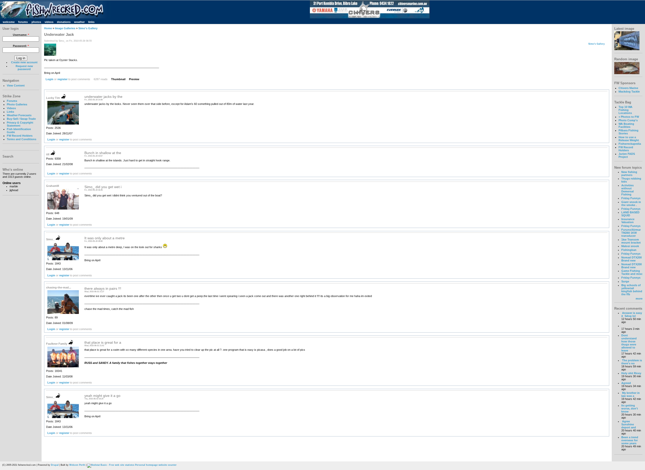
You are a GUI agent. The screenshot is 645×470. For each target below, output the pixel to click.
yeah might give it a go (102, 396)
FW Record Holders (20, 135)
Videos (11, 108)
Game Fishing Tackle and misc (631, 272)
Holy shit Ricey (631, 373)
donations (64, 21)
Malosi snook (630, 246)
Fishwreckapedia (630, 143)
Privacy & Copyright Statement (20, 124)
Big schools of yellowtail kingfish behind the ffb (631, 290)
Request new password (24, 68)
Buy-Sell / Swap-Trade (21, 118)
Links (10, 111)
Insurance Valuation (627, 221)
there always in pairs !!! (102, 288)
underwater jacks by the (103, 97)
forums (23, 21)
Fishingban (628, 249)
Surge (625, 281)
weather (79, 21)
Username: (21, 34)
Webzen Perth (77, 465)
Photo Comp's (628, 120)
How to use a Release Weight (629, 139)
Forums (12, 100)
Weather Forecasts (19, 115)
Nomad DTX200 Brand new (631, 259)
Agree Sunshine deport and (628, 424)
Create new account (24, 62)
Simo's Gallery (88, 28)
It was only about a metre (104, 238)
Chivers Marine (628, 88)
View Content (16, 85)
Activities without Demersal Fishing (627, 190)
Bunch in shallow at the (102, 153)
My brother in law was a (630, 394)
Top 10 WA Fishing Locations (625, 109)
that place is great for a (102, 342)
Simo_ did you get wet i (102, 187)
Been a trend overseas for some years (629, 440)
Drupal (55, 465)
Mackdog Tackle (629, 91)
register (62, 79)
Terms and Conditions (21, 139)
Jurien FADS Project (627, 155)
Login (49, 79)
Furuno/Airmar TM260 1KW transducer (631, 232)
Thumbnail (118, 79)
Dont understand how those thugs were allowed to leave (629, 343)
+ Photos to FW (629, 116)
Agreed (626, 383)
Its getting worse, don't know (629, 408)
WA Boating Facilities (626, 125)
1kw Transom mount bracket (631, 241)
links (91, 21)
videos (49, 21)
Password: (21, 45)
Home (48, 28)
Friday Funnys (630, 198)
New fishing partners (629, 173)
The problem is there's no (631, 362)
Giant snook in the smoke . (631, 203)
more (639, 298)
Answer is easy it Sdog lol (631, 314)
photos (36, 21)
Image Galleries (65, 28)
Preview (134, 79)
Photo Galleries (17, 104)
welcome (9, 21)
